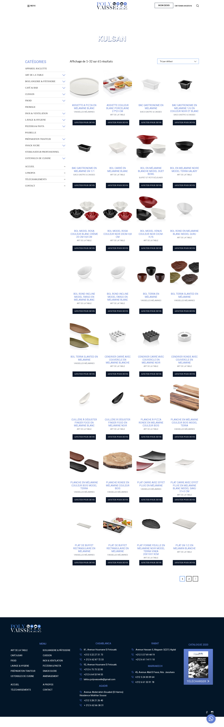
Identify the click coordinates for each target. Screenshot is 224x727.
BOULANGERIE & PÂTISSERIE (40, 81)
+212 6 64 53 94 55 (93, 674)
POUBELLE (30, 133)
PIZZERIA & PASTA (34, 126)
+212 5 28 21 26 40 (93, 700)
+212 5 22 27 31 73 (93, 654)
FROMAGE (30, 107)
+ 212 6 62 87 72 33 (93, 659)
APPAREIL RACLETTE (36, 68)
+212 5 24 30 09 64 (144, 677)
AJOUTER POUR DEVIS (84, 122)
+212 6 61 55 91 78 (144, 682)
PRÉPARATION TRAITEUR (38, 139)
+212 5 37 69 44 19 (145, 654)
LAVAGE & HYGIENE (35, 120)
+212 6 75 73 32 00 (93, 669)
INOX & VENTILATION (36, 113)
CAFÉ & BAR (31, 88)
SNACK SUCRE (32, 145)
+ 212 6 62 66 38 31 (93, 705)
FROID (28, 100)
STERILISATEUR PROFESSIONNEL (42, 152)
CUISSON (29, 94)
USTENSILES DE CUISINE (38, 158)
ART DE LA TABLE (34, 75)
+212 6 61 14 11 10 (145, 659)
